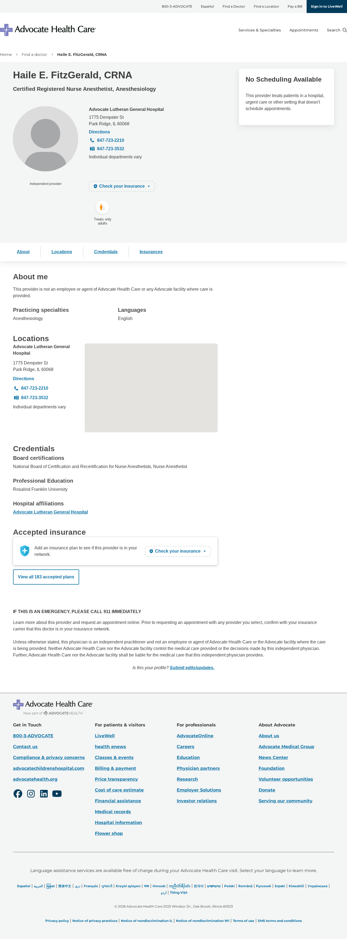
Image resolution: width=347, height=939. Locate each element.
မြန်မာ (50, 886)
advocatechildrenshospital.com (48, 768)
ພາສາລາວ (214, 886)
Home (6, 54)
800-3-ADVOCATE (177, 6)
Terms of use (243, 921)
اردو (163, 892)
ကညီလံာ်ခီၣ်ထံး (179, 886)
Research (187, 779)
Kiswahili (296, 886)
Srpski (280, 886)
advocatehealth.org (35, 779)
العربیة (38, 886)
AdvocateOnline (195, 735)
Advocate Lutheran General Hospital (126, 109)
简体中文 (64, 886)
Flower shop (109, 833)
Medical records (113, 811)
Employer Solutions (199, 790)
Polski (229, 886)
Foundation (272, 768)
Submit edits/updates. (192, 667)
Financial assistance (118, 800)
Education (188, 757)
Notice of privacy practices (94, 921)
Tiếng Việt (178, 892)
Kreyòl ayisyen (128, 886)
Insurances (151, 251)
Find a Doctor (234, 6)
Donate (267, 790)
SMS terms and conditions (280, 921)
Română (245, 886)
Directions (99, 132)
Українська (317, 886)
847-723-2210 (110, 140)
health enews (110, 746)
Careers (185, 746)
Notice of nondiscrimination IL (146, 921)
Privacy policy (57, 921)
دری (77, 886)
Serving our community (286, 800)
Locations (62, 251)
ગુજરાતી (106, 886)
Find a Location (266, 6)
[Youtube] (57, 794)
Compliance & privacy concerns (49, 757)
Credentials (106, 251)
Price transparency (116, 779)
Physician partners (198, 768)
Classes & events (114, 757)
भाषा (146, 886)
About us (269, 735)
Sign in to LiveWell (327, 6)
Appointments (304, 30)
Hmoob (159, 886)
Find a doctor (34, 54)
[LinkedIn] (44, 794)
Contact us (25, 746)
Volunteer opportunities (286, 779)
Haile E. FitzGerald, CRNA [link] (82, 54)
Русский (263, 886)
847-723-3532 (110, 148)
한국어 (199, 886)
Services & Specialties (260, 30)
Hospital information (118, 822)
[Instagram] (31, 794)
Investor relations (197, 800)
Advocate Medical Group (286, 746)
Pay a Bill (295, 6)
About (23, 251)
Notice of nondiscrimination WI (202, 921)
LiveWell (105, 735)
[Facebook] (18, 794)
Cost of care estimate (119, 790)
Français (91, 886)
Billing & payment (115, 768)
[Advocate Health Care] (49, 30)
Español (207, 6)
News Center (273, 757)
